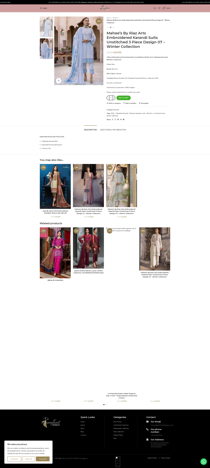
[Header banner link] (105, 2)
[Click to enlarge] (58, 80)
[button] (203, 461)
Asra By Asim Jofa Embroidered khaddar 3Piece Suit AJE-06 (55, 212)
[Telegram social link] (123, 119)
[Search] (155, 8)
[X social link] (115, 119)
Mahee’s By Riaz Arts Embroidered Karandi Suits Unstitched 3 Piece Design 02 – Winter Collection (121, 211)
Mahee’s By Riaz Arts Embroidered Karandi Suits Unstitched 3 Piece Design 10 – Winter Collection (155, 275)
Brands (115, 18)
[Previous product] (108, 27)
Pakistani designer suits (137, 113)
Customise (14, 459)
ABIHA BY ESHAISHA (55, 280)
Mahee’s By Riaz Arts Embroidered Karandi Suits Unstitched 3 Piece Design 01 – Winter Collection (88, 211)
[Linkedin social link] (121, 119)
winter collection (112, 116)
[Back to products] (110, 27)
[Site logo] (105, 8)
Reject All (28, 459)
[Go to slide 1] (103, 404)
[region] (28, 452)
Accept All (42, 459)
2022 (112, 113)
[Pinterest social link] (118, 119)
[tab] (90, 128)
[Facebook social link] (112, 119)
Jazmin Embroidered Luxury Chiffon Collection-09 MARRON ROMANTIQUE (88, 272)
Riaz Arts (150, 113)
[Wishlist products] (159, 8)
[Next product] (113, 27)
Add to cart (124, 98)
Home (109, 18)
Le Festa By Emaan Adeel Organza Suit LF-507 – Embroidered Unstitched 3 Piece (121, 396)
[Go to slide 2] (106, 404)
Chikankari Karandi (121, 113)
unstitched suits (159, 113)
